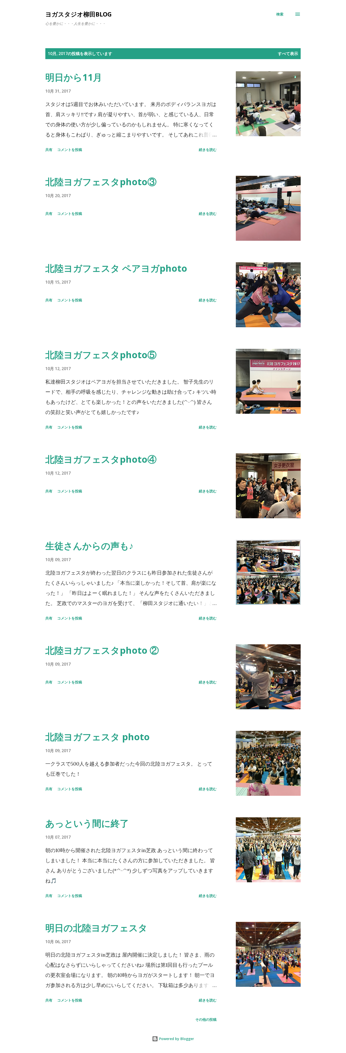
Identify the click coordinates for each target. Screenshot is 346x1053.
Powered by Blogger (176, 1038)
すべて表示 (288, 53)
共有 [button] (48, 149)
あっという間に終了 (87, 823)
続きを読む (208, 149)
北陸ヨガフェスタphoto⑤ (101, 355)
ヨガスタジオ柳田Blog (78, 14)
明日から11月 (73, 77)
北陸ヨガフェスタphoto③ (101, 182)
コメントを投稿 (69, 149)
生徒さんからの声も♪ (89, 546)
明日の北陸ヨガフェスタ (96, 928)
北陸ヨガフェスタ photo (97, 737)
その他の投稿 (206, 1019)
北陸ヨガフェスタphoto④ (101, 459)
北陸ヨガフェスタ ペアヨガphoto (116, 268)
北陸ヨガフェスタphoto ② (102, 650)
